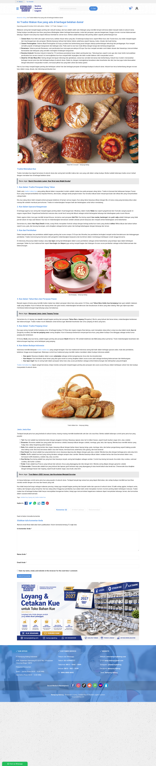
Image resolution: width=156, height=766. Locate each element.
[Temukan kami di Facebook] (73, 685)
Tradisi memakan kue (24, 365)
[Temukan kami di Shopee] (89, 685)
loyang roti (31, 497)
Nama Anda (21, 554)
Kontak (30, 1)
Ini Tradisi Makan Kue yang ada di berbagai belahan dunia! (50, 22)
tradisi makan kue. (40, 497)
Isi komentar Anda (24, 529)
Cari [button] (94, 8)
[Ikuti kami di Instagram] (78, 685)
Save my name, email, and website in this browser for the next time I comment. (48, 571)
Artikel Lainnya (78, 510)
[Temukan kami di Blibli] (106, 685)
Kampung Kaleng (111, 673)
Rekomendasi (94, 510)
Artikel (65, 26)
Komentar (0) (61, 510)
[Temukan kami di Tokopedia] (95, 685)
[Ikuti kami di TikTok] (84, 685)
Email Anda (21, 562)
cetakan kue (24, 497)
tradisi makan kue (31, 191)
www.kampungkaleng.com (116, 657)
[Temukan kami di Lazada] (100, 685)
